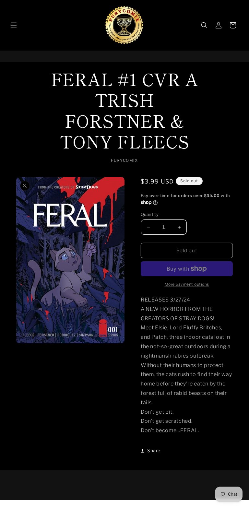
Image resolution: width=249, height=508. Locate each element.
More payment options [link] (187, 284)
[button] (13, 25)
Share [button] (153, 450)
